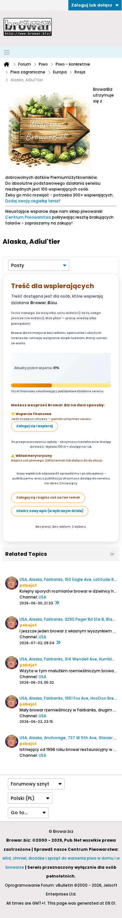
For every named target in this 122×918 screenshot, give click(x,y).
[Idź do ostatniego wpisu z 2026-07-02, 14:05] (58, 643)
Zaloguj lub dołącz (91, 5)
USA (42, 597)
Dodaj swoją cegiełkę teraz (32, 201)
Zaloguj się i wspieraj (34, 426)
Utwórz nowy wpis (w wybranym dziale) (49, 511)
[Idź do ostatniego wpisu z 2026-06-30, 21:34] (57, 603)
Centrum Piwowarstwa (28, 217)
